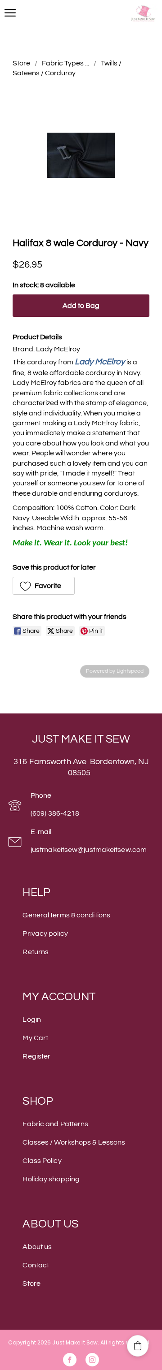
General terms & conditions (66, 915)
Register (36, 1056)
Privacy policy (45, 933)
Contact (35, 1265)
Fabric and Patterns (55, 1124)
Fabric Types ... (65, 63)
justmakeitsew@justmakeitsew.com (89, 849)
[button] (44, 586)
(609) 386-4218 (55, 813)
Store (21, 63)
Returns (35, 951)
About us (37, 1246)
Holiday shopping (51, 1179)
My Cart (35, 1038)
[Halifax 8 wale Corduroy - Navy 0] (81, 155)
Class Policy (41, 1160)
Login (31, 1019)
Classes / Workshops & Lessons (73, 1142)
